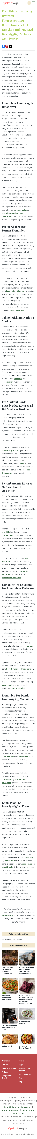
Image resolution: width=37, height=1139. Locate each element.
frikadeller (7, 779)
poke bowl (23, 756)
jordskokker (7, 382)
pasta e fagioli (18, 688)
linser (21, 463)
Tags (20, 1078)
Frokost (5, 1072)
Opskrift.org (7, 915)
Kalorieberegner (11, 1110)
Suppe (21, 1065)
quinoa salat (21, 210)
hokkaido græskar (10, 450)
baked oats (10, 861)
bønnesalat (7, 685)
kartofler (18, 379)
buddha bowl (8, 756)
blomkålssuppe (17, 310)
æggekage (27, 864)
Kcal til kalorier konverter (18, 1107)
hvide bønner (27, 669)
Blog (20, 1082)
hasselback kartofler (11, 578)
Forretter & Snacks (9, 1068)
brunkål (5, 532)
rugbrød (28, 646)
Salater (21, 1061)
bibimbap (29, 857)
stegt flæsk (7, 867)
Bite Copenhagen (25, 1074)
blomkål (20, 291)
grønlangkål (7, 535)
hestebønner (12, 669)
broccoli (10, 291)
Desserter (5, 1065)
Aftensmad (6, 1061)
